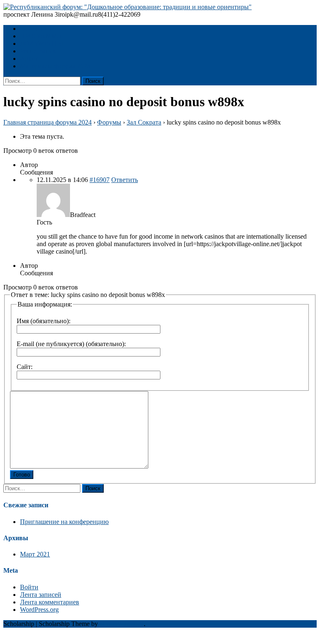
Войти (29, 587)
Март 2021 (35, 554)
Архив (29, 58)
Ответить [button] (124, 179)
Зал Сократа (144, 122)
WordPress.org (39, 609)
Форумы (109, 122)
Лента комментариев (49, 602)
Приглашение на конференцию (64, 521)
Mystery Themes (122, 623)
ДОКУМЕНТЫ (42, 43)
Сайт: (24, 366)
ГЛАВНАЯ (36, 28)
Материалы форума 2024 (55, 66)
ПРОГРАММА (41, 36)
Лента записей (40, 594)
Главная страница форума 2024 (47, 122)
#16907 (100, 179)
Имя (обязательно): (43, 320)
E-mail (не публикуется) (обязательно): (71, 343)
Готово (21, 474)
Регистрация (38, 51)
